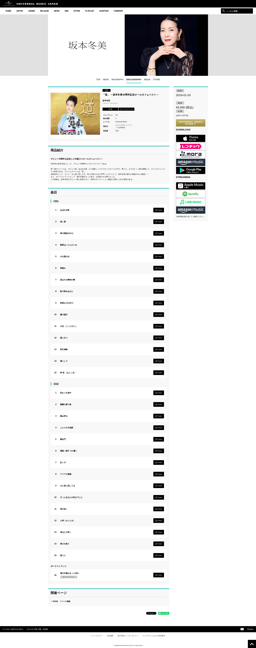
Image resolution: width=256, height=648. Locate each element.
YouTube (242, 629)
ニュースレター (96, 636)
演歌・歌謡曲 (43, 629)
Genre (31, 10)
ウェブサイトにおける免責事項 (154, 636)
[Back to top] (252, 644)
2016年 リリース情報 (61, 601)
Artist (19, 10)
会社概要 (110, 636)
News (56, 10)
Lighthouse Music (16, 629)
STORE (77, 10)
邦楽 (35, 629)
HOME (8, 10)
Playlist (89, 10)
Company (118, 10)
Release (44, 10)
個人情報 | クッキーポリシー (128, 636)
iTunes (158, 210)
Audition (103, 10)
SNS (66, 10)
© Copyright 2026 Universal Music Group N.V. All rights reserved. (128, 645)
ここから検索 (223, 10)
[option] (75, 113)
